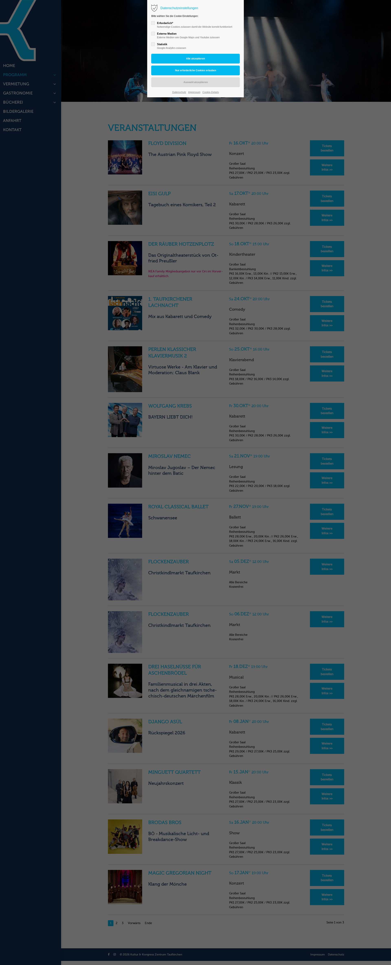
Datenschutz (179, 92)
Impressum (194, 92)
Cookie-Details (210, 92)
